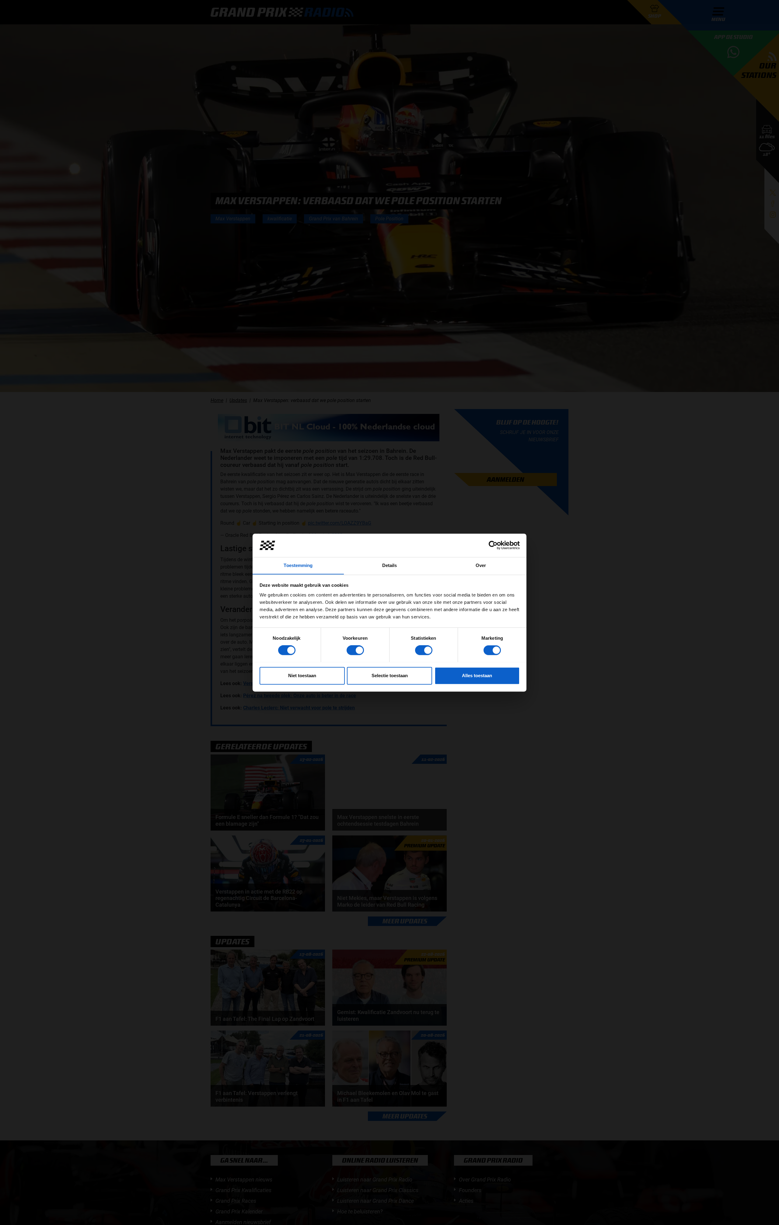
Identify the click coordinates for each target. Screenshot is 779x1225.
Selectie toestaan (390, 675)
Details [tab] (389, 565)
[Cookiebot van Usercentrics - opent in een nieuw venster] (493, 545)
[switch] (355, 650)
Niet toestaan (302, 675)
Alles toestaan (477, 675)
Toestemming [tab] (298, 565)
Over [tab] (481, 565)
